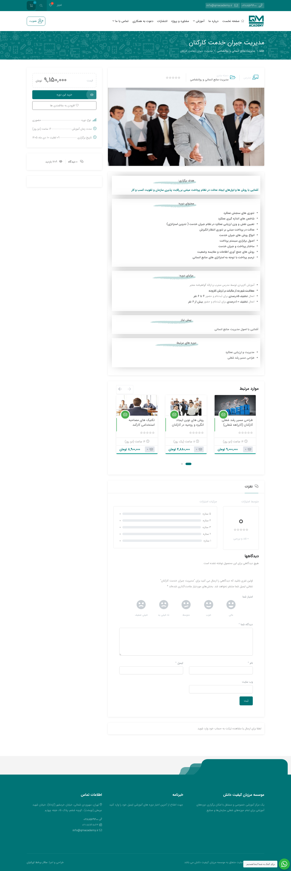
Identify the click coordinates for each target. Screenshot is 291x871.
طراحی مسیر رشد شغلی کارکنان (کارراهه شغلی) (237, 422)
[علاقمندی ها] (50, 5)
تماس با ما (121, 21)
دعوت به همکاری (142, 21)
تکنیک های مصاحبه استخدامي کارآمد (142, 422)
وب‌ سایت (247, 682)
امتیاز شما (247, 597)
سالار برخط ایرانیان (37, 862)
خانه (261, 51)
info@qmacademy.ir (219, 5)
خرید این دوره (64, 94)
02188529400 (249, 5)
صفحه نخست (231, 21)
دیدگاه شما (246, 624)
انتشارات (162, 21)
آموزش (199, 21)
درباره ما (213, 21)
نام (250, 663)
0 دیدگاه (73, 162)
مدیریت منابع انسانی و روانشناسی (236, 51)
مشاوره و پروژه (180, 21)
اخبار (59, 5)
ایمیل (179, 663)
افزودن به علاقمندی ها (248, 411)
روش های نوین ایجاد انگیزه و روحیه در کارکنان (188, 422)
